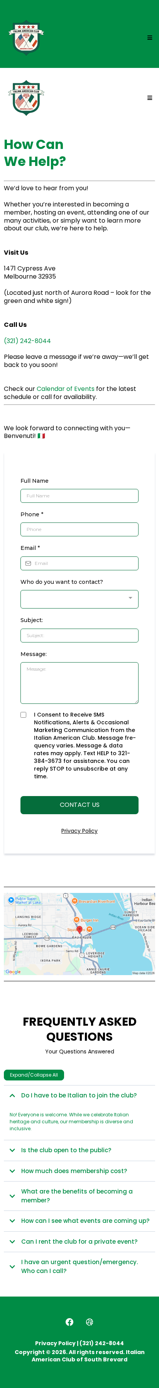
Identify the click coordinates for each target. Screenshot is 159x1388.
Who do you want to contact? (61, 581)
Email (30, 548)
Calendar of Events (66, 388)
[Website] (90, 1322)
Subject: (31, 620)
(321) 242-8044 (27, 340)
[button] (148, 37)
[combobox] (79, 599)
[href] (79, 934)
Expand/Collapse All (34, 1075)
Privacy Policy (79, 831)
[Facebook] (69, 1322)
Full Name (34, 480)
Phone (32, 514)
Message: (33, 654)
